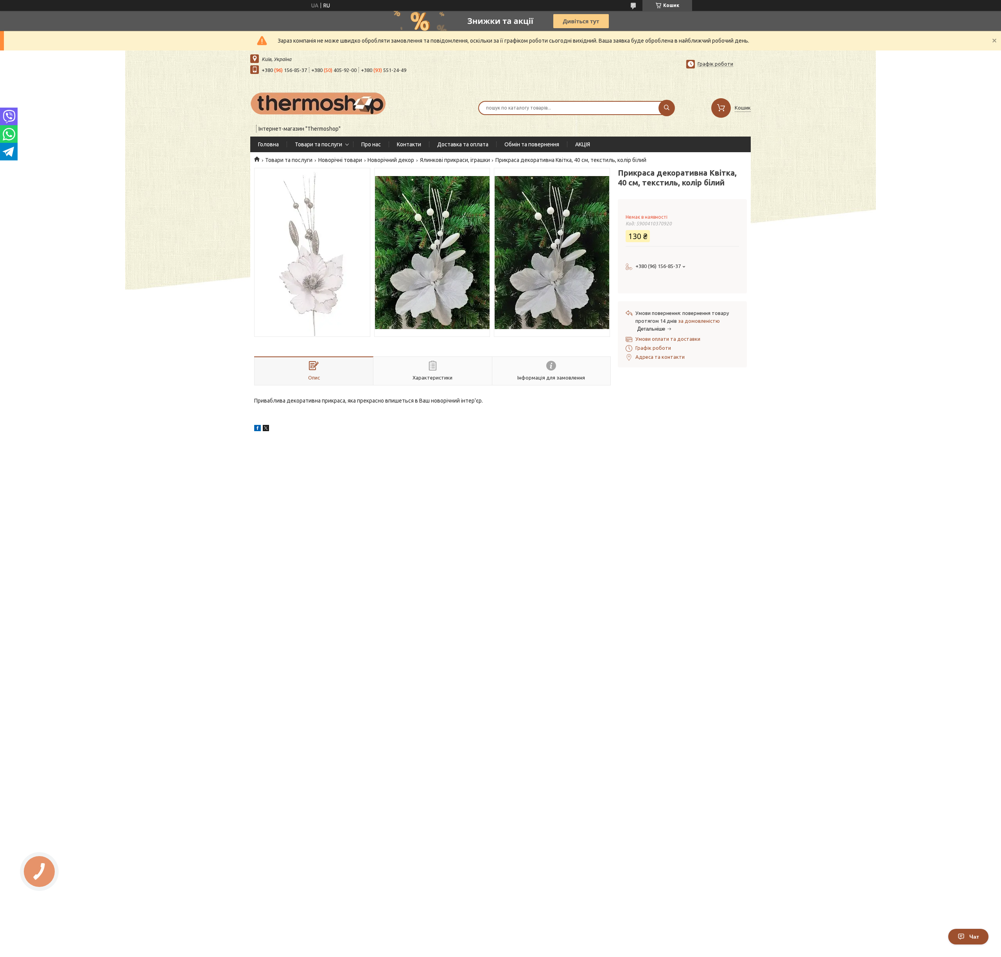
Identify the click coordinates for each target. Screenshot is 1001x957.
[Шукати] (666, 108)
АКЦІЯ (582, 144)
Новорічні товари (340, 160)
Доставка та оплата (462, 144)
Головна (268, 144)
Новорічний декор (391, 160)
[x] (266, 429)
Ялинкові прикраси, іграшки (455, 160)
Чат (974, 937)
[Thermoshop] (318, 102)
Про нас (371, 144)
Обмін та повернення (531, 144)
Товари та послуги (318, 144)
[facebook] (257, 429)
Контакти (409, 144)
